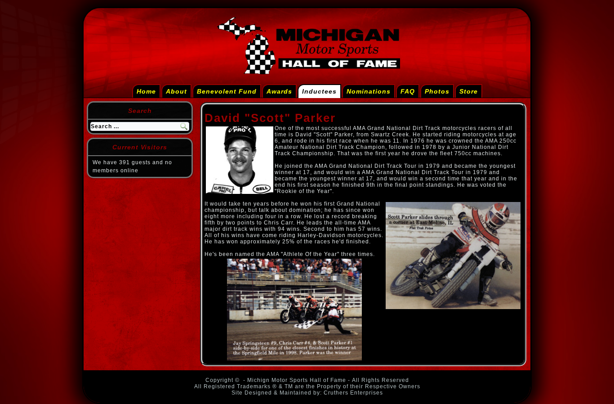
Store (468, 91)
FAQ (407, 91)
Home (146, 91)
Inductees (319, 91)
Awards (279, 91)
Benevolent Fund (227, 91)
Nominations (369, 91)
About (176, 91)
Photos (437, 91)
